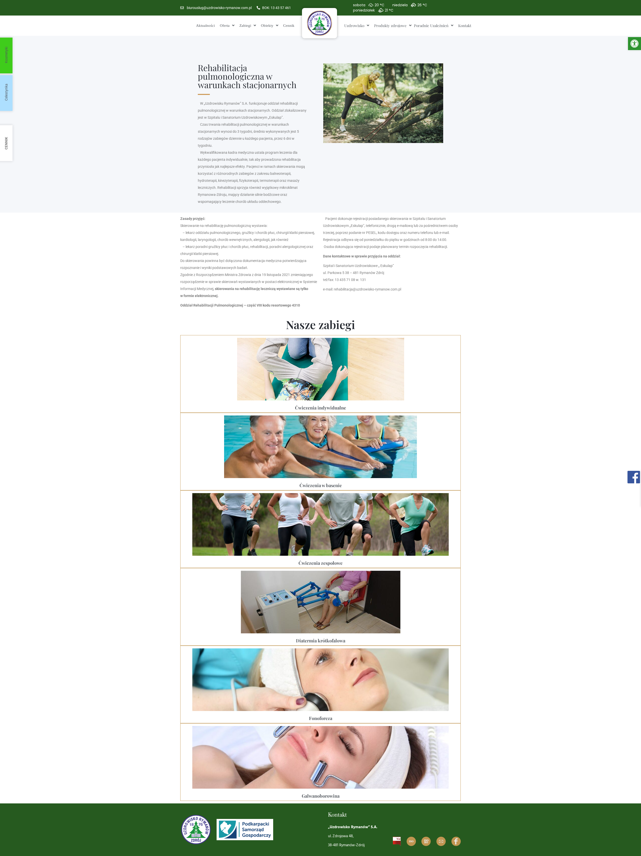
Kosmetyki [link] (6, 55)
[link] (634, 43)
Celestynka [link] (6, 92)
